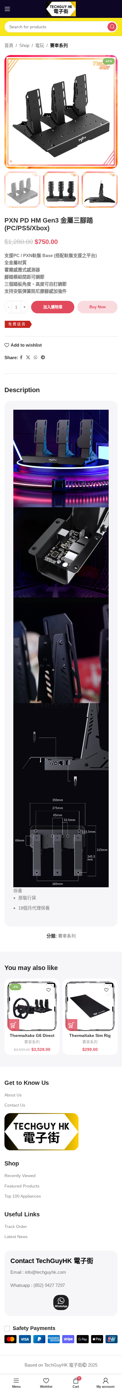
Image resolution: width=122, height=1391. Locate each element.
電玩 (39, 45)
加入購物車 (52, 307)
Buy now (97, 307)
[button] (13, 1025)
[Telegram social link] (43, 357)
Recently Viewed (20, 1175)
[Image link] (41, 1131)
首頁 (8, 45)
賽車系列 (59, 45)
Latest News (16, 1236)
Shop (24, 45)
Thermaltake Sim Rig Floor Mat (90, 1038)
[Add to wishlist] (48, 990)
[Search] (111, 26)
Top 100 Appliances (22, 1196)
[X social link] (28, 357)
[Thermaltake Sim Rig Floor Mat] (90, 1006)
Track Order (15, 1226)
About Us (13, 1095)
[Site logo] (61, 8)
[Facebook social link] (21, 357)
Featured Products (21, 1186)
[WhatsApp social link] (35, 357)
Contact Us (14, 1105)
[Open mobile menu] (7, 9)
